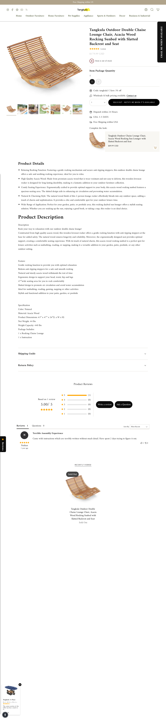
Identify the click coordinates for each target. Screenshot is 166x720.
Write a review (105, 405)
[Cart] (158, 9)
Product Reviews (83, 384)
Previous (6, 65)
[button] (35, 16)
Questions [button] (36, 426)
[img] (24, 443)
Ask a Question (124, 405)
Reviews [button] (21, 426)
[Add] (155, 148)
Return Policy (26, 365)
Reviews (3, 446)
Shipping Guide (26, 354)
